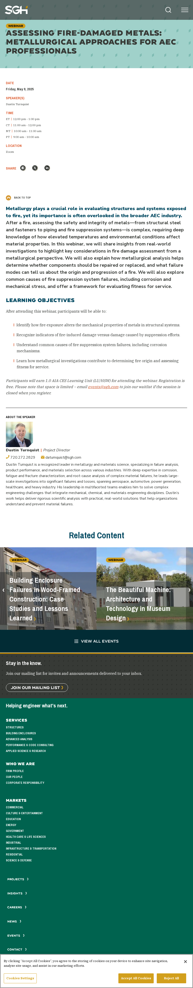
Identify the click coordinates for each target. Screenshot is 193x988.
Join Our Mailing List (35, 687)
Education (13, 819)
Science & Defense (19, 860)
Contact (15, 949)
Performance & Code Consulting (29, 745)
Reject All (171, 978)
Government (15, 831)
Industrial (13, 842)
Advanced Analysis (19, 739)
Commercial (15, 807)
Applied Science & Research (26, 751)
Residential (14, 854)
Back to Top (22, 197)
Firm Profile (15, 771)
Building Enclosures (21, 733)
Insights (15, 893)
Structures (15, 727)
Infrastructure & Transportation (31, 848)
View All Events (100, 641)
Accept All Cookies (136, 978)
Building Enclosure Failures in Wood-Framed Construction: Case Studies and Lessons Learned (44, 599)
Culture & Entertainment (24, 813)
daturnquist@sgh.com (62, 457)
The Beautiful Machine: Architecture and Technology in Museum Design (138, 603)
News (12, 921)
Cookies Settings (20, 978)
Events (14, 935)
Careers (15, 907)
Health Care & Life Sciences (26, 836)
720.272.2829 (22, 457)
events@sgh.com (103, 386)
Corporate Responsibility (25, 782)
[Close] (185, 961)
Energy (11, 825)
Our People (14, 777)
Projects (16, 879)
